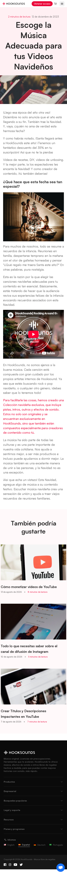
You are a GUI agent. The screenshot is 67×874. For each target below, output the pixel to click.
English (10, 844)
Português (58, 844)
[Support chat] (60, 867)
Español (26, 844)
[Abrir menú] (62, 3)
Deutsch (41, 844)
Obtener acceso (42, 3)
